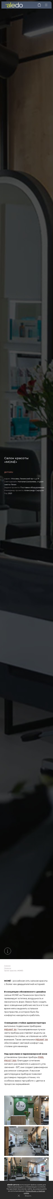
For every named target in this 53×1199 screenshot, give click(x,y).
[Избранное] (39, 6)
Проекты (7, 968)
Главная (7, 966)
